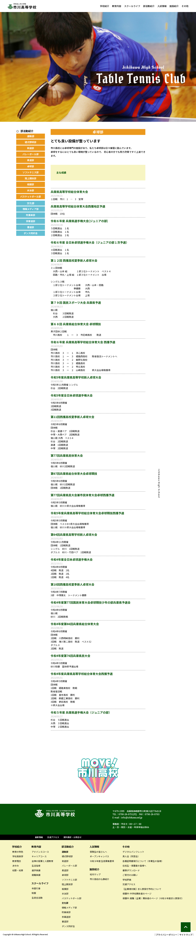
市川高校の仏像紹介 (99, 879)
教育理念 (16, 861)
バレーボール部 (31, 154)
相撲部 (30, 184)
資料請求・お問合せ (72, 837)
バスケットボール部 (30, 196)
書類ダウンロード (131, 870)
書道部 (30, 227)
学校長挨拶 (17, 856)
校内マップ (95, 874)
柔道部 (30, 160)
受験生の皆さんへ (98, 851)
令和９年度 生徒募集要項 (102, 861)
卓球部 (30, 166)
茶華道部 (30, 221)
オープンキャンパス (99, 856)
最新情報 (39, 837)
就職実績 (36, 874)
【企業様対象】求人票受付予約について (142, 888)
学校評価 (127, 879)
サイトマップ (185, 935)
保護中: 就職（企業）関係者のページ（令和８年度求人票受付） (153, 898)
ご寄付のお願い (130, 874)
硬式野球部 (30, 142)
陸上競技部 (30, 178)
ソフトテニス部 (31, 172)
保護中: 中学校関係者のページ (137, 893)
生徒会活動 (37, 897)
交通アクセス (53, 837)
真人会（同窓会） (131, 856)
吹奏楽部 (30, 215)
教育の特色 (17, 851)
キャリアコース (39, 856)
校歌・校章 (17, 870)
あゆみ (15, 865)
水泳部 (30, 190)
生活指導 (36, 865)
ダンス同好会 (30, 233)
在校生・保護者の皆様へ (134, 865)
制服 (34, 892)
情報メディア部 (31, 209)
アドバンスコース (40, 851)
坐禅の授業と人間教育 (42, 861)
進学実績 (36, 870)
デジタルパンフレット (133, 851)
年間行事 (36, 888)
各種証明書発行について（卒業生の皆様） (143, 861)
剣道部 (30, 148)
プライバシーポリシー (166, 935)
